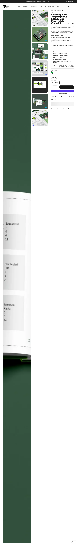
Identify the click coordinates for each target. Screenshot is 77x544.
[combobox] (70, 1)
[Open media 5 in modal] (40, 68)
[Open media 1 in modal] (40, 18)
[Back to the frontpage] (51, 66)
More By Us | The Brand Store (57, 10)
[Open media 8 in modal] (40, 118)
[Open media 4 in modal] (17, 276)
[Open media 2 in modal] (40, 34)
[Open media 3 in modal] (40, 51)
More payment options (63, 93)
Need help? (72, 96)
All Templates (56, 66)
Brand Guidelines (55, 82)
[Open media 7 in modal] (40, 101)
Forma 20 (54, 77)
